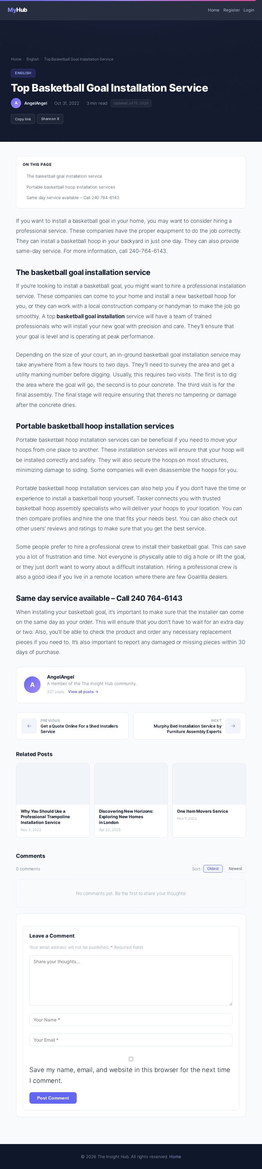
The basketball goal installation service (64, 176)
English (33, 59)
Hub (17, 9)
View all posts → (83, 691)
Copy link (23, 119)
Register (231, 9)
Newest (235, 869)
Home (214, 9)
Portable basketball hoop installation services (71, 186)
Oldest (213, 869)
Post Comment (53, 1097)
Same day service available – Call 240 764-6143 (73, 197)
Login (248, 9)
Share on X (50, 119)
